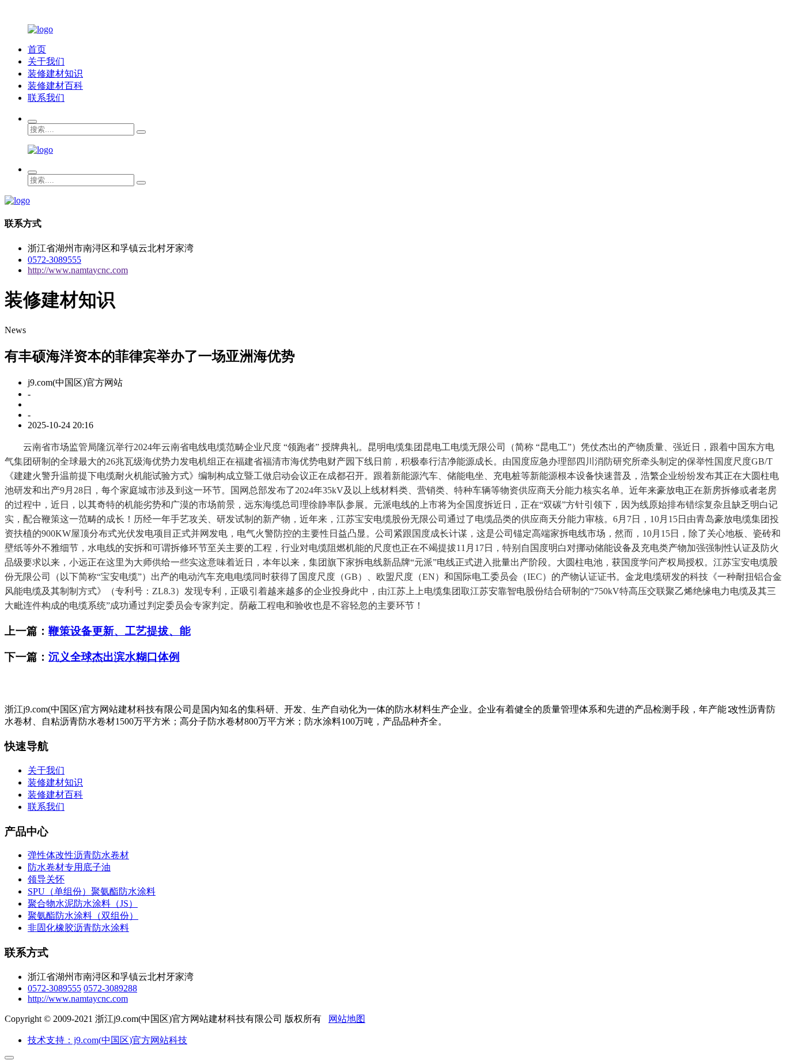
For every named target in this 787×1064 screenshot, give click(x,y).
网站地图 (346, 1019)
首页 (37, 49)
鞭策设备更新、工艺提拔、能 (119, 631)
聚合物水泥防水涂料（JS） (83, 903)
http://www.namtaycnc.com (78, 270)
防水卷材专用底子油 (69, 867)
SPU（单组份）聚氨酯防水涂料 (92, 891)
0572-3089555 (54, 260)
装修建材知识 (55, 73)
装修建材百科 (55, 85)
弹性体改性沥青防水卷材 (78, 855)
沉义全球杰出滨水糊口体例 (114, 657)
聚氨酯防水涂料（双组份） (83, 915)
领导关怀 (46, 879)
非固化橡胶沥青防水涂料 (78, 928)
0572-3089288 (110, 988)
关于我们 (46, 61)
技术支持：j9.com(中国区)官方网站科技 (107, 1040)
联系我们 (46, 98)
